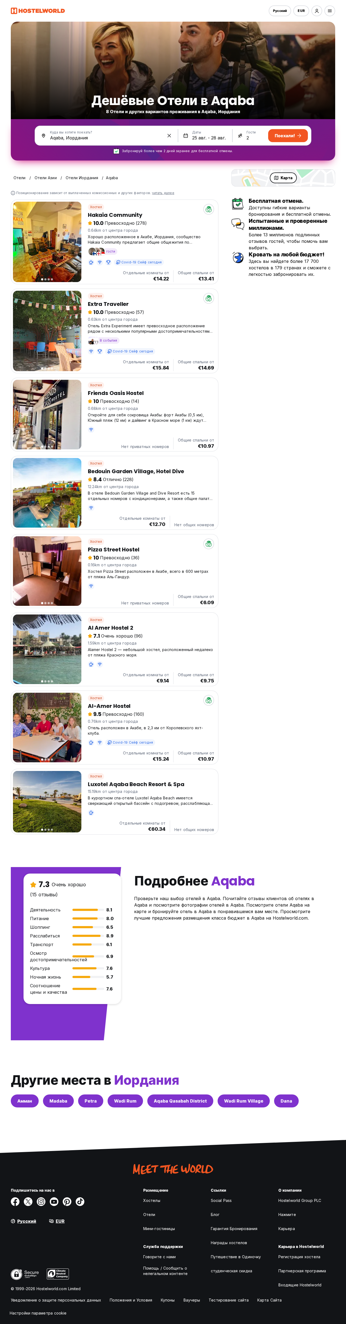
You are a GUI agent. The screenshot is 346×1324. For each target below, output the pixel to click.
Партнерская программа (302, 1271)
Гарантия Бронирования (234, 1228)
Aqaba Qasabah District (180, 1101)
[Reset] (169, 135)
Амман (24, 1101)
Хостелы (151, 1200)
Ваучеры (192, 1300)
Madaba (58, 1101)
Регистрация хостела (299, 1256)
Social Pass (221, 1200)
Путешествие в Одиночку (236, 1256)
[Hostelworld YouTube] (54, 1201)
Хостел (96, 207)
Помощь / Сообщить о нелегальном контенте (165, 1271)
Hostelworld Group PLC (299, 1200)
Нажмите (287, 1214)
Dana (286, 1101)
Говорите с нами (159, 1256)
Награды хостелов (229, 1242)
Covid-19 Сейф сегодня (141, 262)
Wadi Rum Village (243, 1101)
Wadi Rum (125, 1101)
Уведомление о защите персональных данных (56, 1300)
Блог (215, 1214)
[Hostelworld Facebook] (15, 1201)
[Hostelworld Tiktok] (80, 1201)
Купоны (168, 1300)
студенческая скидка (231, 1271)
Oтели (149, 1214)
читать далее (163, 193)
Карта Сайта (269, 1300)
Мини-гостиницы (159, 1228)
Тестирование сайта (229, 1300)
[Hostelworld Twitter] (28, 1201)
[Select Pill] (316, 10)
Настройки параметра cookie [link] (38, 1313)
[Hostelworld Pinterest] (67, 1201)
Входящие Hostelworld (299, 1285)
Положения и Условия (131, 1300)
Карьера (286, 1228)
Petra (91, 1101)
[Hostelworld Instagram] (41, 1201)
